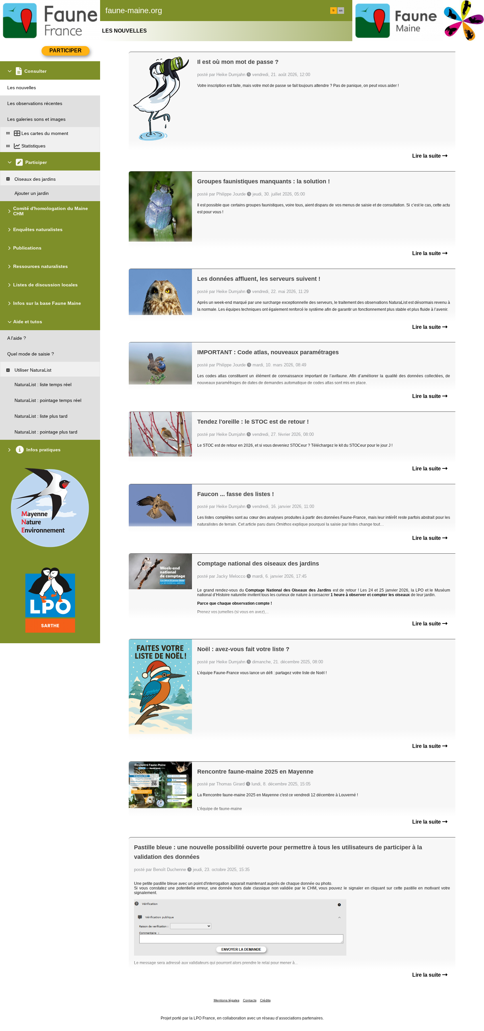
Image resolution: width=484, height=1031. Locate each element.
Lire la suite (427, 156)
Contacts (249, 1000)
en (340, 10)
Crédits (265, 1000)
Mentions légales (226, 1000)
